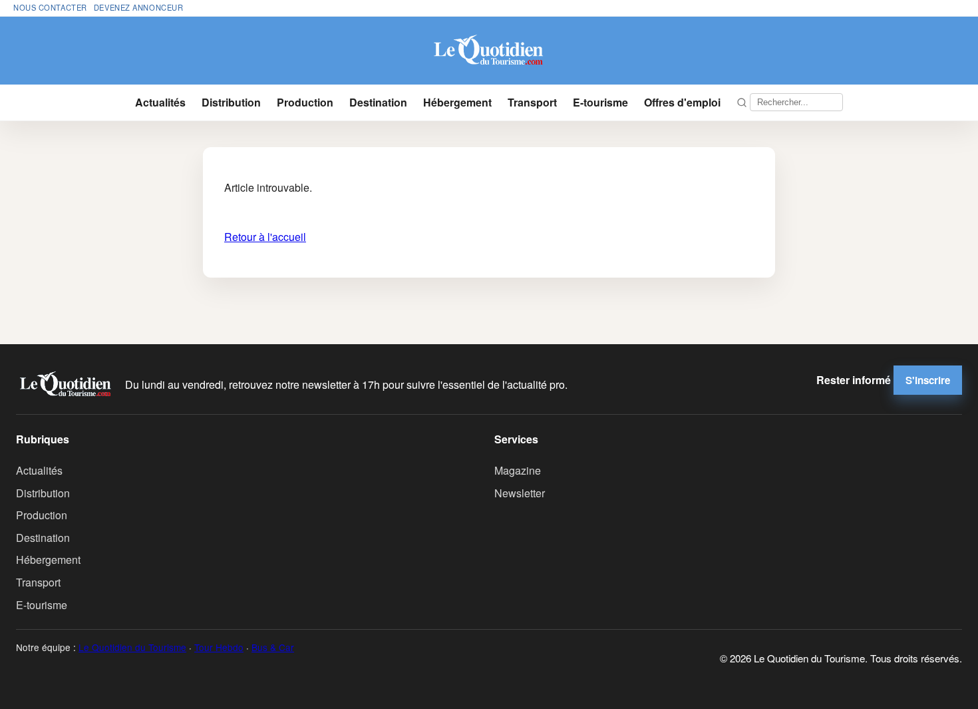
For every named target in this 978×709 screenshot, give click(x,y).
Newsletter (519, 493)
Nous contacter (50, 7)
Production (305, 102)
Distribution (231, 102)
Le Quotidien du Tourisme (132, 647)
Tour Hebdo (219, 647)
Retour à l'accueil (265, 236)
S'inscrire (927, 380)
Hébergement (457, 102)
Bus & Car (272, 647)
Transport (532, 102)
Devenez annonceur (139, 7)
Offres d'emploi (682, 102)
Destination (378, 102)
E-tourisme (600, 102)
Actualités (160, 102)
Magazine (517, 470)
